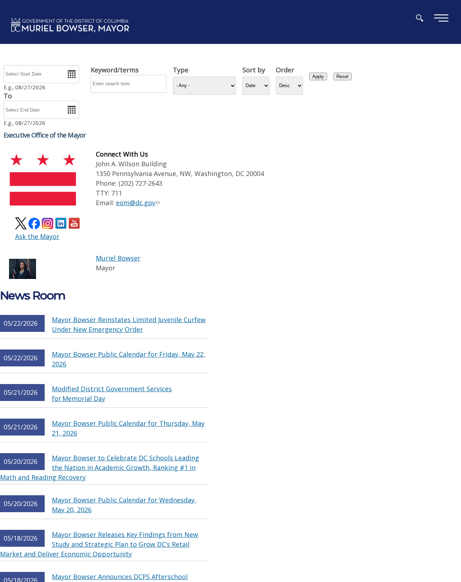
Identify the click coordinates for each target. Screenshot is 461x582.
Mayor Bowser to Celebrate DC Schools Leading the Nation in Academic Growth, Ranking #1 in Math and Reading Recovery (99, 468)
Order (285, 70)
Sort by (253, 70)
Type (180, 70)
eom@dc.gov (135, 202)
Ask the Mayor (37, 236)
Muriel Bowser (118, 258)
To (8, 95)
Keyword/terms (115, 70)
